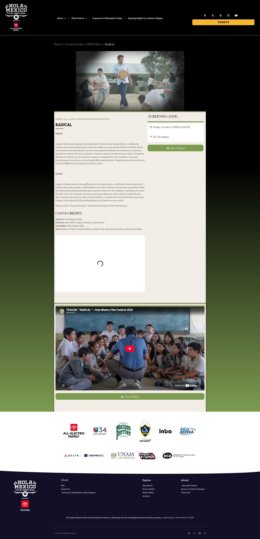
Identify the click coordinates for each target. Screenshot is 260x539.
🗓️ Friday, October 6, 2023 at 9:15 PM (170, 127)
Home (58, 44)
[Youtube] (236, 15)
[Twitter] (189, 533)
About (60, 18)
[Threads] (221, 15)
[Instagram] (228, 15)
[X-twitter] (213, 15)
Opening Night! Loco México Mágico (145, 18)
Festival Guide (74, 44)
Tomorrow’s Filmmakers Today (107, 18)
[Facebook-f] (205, 15)
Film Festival (78, 18)
